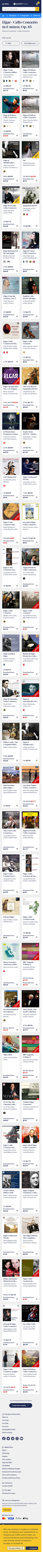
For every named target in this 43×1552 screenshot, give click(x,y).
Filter (9, 43)
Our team (5, 1420)
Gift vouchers (6, 1459)
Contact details (7, 1486)
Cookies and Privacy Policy (11, 1478)
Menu (6, 4)
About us (5, 1417)
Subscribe (6, 1510)
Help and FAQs (7, 1462)
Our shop (5, 1423)
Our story (5, 1426)
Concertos (12, 31)
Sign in (4, 1450)
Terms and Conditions (9, 1475)
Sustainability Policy (8, 1429)
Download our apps (8, 1493)
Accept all (33, 1548)
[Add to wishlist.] (17, 90)
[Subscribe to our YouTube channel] (22, 1438)
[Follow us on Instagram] (17, 1438)
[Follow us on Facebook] (4, 1438)
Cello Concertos (24, 31)
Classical (12, 15)
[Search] (37, 9)
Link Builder (6, 1466)
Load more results (19, 1405)
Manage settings (14, 1548)
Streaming (5, 1453)
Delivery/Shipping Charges (11, 1469)
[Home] (3, 15)
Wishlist (4, 1456)
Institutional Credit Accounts (11, 1472)
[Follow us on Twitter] (9, 1438)
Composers (25, 15)
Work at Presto (7, 1433)
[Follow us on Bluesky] (13, 1438)
